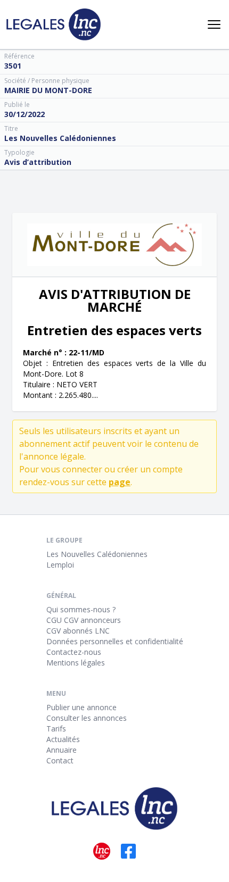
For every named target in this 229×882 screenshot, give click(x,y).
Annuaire (61, 750)
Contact (59, 760)
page (119, 482)
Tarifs (56, 728)
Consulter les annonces (86, 718)
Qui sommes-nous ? (81, 609)
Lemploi (60, 565)
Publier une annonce (81, 707)
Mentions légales (75, 663)
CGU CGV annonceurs (83, 620)
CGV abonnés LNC (78, 631)
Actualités (63, 739)
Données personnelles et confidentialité (114, 641)
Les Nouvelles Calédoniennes (97, 554)
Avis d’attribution (37, 162)
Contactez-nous (73, 652)
